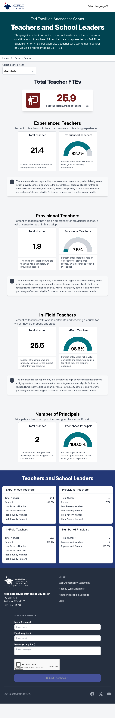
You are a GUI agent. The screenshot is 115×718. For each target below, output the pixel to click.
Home (5, 58)
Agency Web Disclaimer (71, 588)
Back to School (23, 58)
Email (22, 633)
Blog (61, 600)
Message (24, 644)
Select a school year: (13, 65)
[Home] (14, 6)
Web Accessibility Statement (74, 582)
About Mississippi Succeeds (74, 594)
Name (22, 622)
